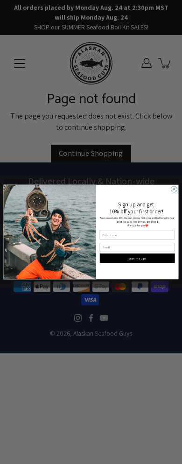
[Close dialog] (174, 189)
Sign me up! (137, 258)
